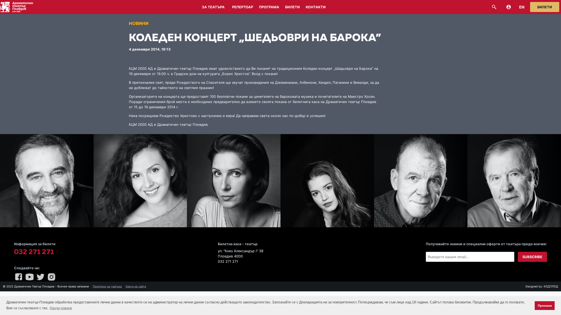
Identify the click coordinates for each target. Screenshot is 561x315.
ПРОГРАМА (269, 7)
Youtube (29, 277)
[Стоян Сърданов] (514, 181)
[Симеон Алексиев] (421, 181)
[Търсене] (494, 7)
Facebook (18, 277)
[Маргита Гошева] (233, 181)
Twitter (40, 277)
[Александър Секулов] (47, 181)
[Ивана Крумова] (327, 181)
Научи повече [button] (61, 308)
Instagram (51, 277)
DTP (19, 7)
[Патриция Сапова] (140, 181)
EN (521, 7)
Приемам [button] (545, 305)
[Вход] (508, 7)
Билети (544, 7)
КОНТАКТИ (316, 7)
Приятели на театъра (107, 286)
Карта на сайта (136, 286)
